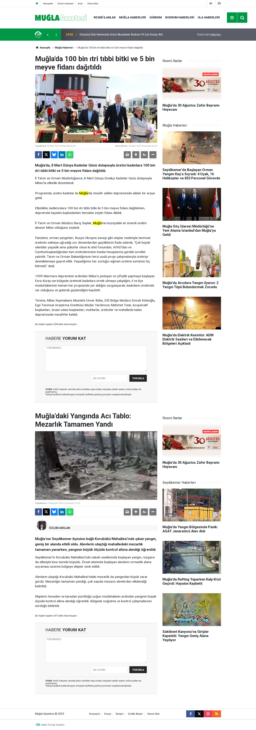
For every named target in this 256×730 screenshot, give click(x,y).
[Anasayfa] (37, 3)
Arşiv (80, 3)
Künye (107, 713)
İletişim (120, 713)
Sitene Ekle (92, 3)
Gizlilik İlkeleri (135, 713)
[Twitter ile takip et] (199, 713)
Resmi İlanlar (105, 17)
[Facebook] (38, 154)
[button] (135, 154)
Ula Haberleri (209, 17)
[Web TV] (211, 3)
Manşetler (48, 3)
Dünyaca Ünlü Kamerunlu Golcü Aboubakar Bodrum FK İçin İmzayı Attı (121, 34)
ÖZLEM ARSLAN (59, 528)
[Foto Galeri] (219, 3)
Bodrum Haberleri (179, 17)
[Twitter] (46, 154)
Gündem (155, 17)
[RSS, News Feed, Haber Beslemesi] (216, 713)
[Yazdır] (127, 154)
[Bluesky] (54, 154)
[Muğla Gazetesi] (61, 17)
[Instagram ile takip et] (208, 713)
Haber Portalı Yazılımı (52, 724)
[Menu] (232, 17)
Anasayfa (44, 47)
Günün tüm (209, 34)
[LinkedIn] (62, 154)
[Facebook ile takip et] (190, 713)
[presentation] (47, 35)
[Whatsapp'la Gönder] (69, 154)
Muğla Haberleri (132, 17)
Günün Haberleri (65, 3)
